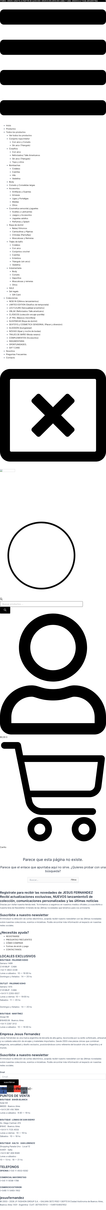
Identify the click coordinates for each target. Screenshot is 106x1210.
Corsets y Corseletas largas (22, 185)
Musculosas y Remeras (23, 238)
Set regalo (13, 291)
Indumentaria (15, 268)
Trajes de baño (16, 241)
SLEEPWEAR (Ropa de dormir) (23, 321)
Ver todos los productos (20, 135)
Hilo (14, 175)
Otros (14, 205)
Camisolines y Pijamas (22, 231)
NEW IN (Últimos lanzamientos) (24, 301)
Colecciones (12, 298)
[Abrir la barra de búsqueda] (1, 599)
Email (2, 1072)
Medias (15, 202)
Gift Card (16, 294)
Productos (11, 129)
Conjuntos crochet (21, 251)
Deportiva (16, 278)
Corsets (16, 274)
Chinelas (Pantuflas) (21, 235)
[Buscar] (5, 610)
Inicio (8, 125)
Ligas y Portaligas (20, 198)
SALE (11, 288)
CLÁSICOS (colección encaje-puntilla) (26, 314)
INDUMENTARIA (16, 341)
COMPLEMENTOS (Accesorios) (24, 338)
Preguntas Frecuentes (16, 354)
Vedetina (16, 178)
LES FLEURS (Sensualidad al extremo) (26, 308)
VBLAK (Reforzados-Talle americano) (26, 311)
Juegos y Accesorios (22, 215)
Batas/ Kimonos (19, 228)
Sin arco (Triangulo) (21, 145)
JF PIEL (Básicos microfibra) (22, 318)
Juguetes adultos (20, 218)
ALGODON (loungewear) (20, 328)
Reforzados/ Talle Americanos (26, 155)
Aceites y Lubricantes (22, 212)
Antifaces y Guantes (21, 192)
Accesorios (14, 188)
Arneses (16, 195)
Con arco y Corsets (21, 142)
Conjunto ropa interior (19, 139)
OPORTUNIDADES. (18, 344)
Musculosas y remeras (22, 281)
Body (11, 182)
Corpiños (13, 148)
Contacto (10, 357)
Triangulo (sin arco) (21, 261)
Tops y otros (18, 162)
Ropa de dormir (16, 225)
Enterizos (16, 258)
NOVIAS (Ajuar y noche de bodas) (25, 331)
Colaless (16, 168)
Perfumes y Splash (21, 221)
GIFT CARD (14, 348)
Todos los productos (16, 132)
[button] (53, 63)
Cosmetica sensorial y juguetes (23, 208)
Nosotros (10, 351)
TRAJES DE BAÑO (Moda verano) (24, 334)
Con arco (16, 152)
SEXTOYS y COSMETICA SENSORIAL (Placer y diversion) (35, 324)
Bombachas (14, 165)
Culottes (16, 172)
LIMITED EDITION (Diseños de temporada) (29, 304)
